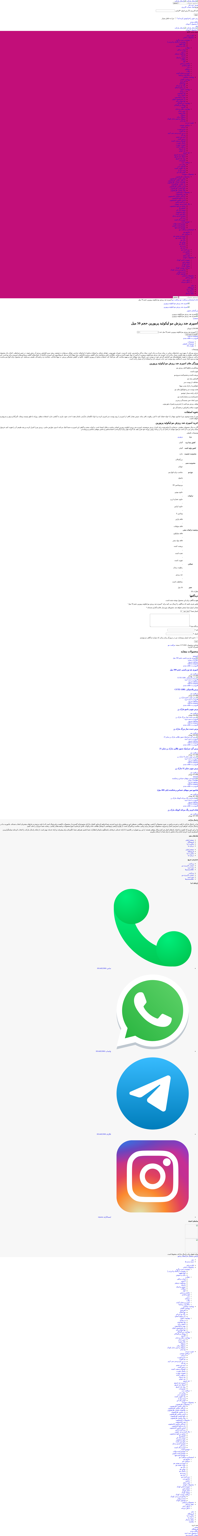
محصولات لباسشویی (183, 192)
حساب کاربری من (188, 866)
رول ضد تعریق (181, 158)
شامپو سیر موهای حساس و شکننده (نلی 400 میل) (177, 790)
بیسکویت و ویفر (180, 54)
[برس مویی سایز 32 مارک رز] (187, 757)
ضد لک (183, 135)
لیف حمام (186, 255)
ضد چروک (182, 149)
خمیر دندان (182, 111)
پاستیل (183, 56)
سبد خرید (191, 867)
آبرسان (183, 127)
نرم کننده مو (185, 250)
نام (196, 630)
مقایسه (191, 1521)
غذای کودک (186, 264)
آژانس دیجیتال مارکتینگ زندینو (188, 1256)
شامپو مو (186, 232)
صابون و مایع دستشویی (178, 206)
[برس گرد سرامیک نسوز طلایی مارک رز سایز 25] (181, 737)
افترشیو (183, 81)
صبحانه (187, 69)
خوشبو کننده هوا (180, 227)
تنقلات (187, 48)
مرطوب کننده (181, 147)
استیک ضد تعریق (180, 156)
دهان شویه (182, 113)
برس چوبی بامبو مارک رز (188, 709)
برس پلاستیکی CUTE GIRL (186, 689)
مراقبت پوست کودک (183, 268)
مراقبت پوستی (185, 125)
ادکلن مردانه (185, 282)
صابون (187, 253)
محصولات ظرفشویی (183, 177)
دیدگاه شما (193, 626)
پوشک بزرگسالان (180, 105)
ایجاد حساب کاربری (188, 7)
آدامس (183, 52)
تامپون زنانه (182, 95)
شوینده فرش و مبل (179, 216)
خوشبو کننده (185, 222)
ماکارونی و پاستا (184, 75)
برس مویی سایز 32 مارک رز (186, 768)
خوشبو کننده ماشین (179, 226)
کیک (184, 61)
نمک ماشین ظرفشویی (178, 190)
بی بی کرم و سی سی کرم (177, 133)
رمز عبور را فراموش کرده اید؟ (187, 18)
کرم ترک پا (182, 170)
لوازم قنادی (186, 65)
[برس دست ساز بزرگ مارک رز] (187, 717)
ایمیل (195, 634)
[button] (191, 680)
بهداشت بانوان (185, 89)
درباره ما (191, 846)
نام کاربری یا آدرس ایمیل (186, 11)
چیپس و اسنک (181, 57)
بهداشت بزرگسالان (183, 103)
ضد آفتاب (182, 131)
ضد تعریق (186, 153)
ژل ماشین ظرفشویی (178, 184)
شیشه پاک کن (181, 210)
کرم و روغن (181, 272)
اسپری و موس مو (179, 236)
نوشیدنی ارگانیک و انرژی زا (176, 42)
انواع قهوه (182, 44)
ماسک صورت (181, 143)
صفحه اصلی (190, 840)
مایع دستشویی (181, 212)
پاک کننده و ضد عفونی (182, 204)
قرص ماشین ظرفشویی (177, 186)
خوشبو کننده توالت (179, 224)
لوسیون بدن (181, 166)
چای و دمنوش (181, 46)
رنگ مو (183, 240)
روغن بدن (182, 164)
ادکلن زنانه (186, 280)
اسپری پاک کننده (180, 220)
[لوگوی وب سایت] (192, 1)
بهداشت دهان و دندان (182, 109)
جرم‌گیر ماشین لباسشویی (177, 196)
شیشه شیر (186, 262)
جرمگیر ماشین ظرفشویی (177, 180)
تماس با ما (190, 844)
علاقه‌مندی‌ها (189, 869)
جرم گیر (183, 218)
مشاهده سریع (193, 662)
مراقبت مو (186, 234)
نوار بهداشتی (181, 93)
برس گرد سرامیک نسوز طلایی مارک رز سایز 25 (178, 749)
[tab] (191, 342)
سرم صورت (181, 129)
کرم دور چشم (181, 137)
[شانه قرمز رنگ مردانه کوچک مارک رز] (184, 798)
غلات (188, 71)
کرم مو (183, 248)
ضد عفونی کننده (180, 168)
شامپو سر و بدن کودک (178, 270)
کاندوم (183, 107)
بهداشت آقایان (185, 80)
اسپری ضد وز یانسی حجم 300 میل (184, 670)
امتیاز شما (194, 611)
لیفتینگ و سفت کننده (178, 141)
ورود (196, 14)
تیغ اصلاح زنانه (181, 101)
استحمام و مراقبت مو (187, 300)
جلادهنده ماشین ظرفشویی (176, 182)
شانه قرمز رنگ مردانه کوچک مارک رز (183, 810)
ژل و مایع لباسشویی (179, 198)
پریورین (195, 318)
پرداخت (191, 864)
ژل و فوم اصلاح (180, 87)
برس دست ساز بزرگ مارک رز (185, 729)
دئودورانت (182, 160)
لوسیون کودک (181, 274)
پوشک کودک (186, 266)
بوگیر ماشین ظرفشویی (178, 179)
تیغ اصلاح (182, 83)
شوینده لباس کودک (183, 260)
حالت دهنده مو (181, 238)
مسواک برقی (181, 117)
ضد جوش (182, 151)
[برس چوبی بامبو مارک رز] (188, 697)
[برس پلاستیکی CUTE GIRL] (187, 678)
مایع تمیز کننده (181, 214)
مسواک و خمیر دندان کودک (176, 119)
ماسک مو (182, 244)
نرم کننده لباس (180, 202)
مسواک (183, 115)
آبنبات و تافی (181, 50)
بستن (196, 1527)
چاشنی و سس (185, 63)
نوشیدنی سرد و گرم (183, 40)
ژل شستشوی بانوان (179, 99)
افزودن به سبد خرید (191, 334)
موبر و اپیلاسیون (180, 97)
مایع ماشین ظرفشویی (178, 188)
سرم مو (183, 246)
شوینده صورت (181, 145)
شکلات (183, 59)
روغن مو (183, 242)
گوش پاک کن (181, 172)
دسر (188, 67)
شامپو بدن (186, 252)
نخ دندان (183, 121)
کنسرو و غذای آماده (183, 73)
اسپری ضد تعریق (180, 154)
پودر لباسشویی (181, 194)
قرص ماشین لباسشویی (178, 200)
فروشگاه (191, 842)
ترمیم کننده (182, 139)
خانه (196, 300)
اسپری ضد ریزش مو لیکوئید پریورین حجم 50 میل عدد (177, 332)
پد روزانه (183, 91)
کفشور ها (182, 208)
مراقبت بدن (186, 162)
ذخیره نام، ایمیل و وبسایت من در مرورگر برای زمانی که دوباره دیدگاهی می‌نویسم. (168, 638)
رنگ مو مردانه (181, 85)
